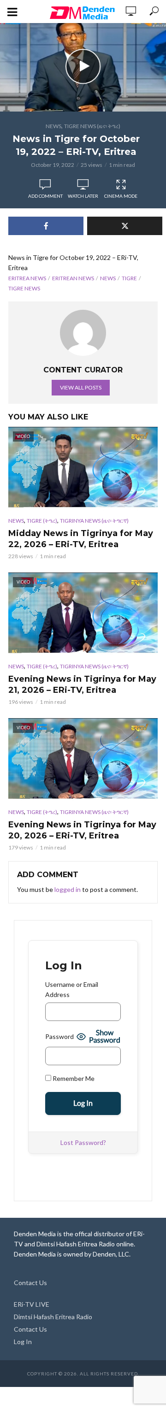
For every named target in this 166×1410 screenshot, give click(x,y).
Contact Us (30, 1282)
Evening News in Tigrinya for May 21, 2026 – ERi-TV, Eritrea (82, 684)
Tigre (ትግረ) (42, 520)
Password (59, 1036)
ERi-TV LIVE (31, 1304)
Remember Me (73, 1078)
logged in (67, 889)
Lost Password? (83, 1142)
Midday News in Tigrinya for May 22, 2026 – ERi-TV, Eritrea (80, 538)
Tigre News (24, 288)
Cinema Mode (120, 196)
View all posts (80, 387)
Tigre (129, 278)
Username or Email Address (71, 989)
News (53, 126)
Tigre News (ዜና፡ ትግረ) (92, 126)
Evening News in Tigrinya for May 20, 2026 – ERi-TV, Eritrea (82, 830)
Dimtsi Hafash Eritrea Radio (53, 1317)
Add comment (45, 196)
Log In (23, 1341)
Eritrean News (73, 278)
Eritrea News (27, 278)
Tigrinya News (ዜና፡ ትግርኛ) (94, 520)
